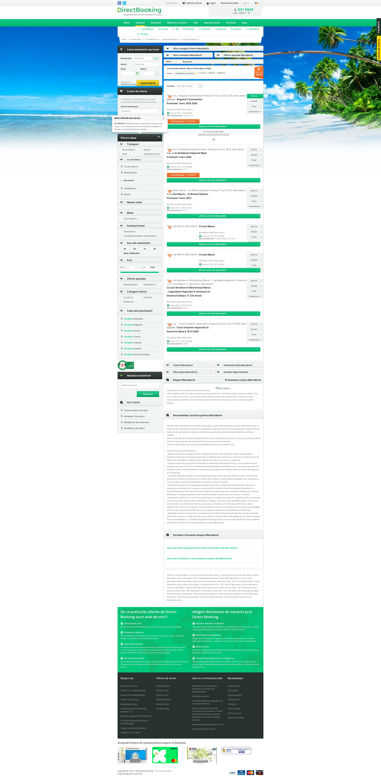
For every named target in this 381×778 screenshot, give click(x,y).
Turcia (132, 336)
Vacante (140, 22)
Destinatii (156, 22)
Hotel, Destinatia (129, 106)
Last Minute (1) (150, 284)
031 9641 (246, 9)
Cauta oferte (147, 83)
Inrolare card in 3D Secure (203, 729)
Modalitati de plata (134, 428)
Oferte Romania (163, 699)
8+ (135, 249)
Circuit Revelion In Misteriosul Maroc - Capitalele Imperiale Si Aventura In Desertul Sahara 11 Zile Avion (189, 291)
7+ (145, 249)
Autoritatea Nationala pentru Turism (208, 724)
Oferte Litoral (234, 699)
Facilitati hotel (136, 225)
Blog (244, 22)
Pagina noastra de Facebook (133, 728)
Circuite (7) (128, 297)
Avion (124, 154)
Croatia (132, 342)
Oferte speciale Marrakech (238, 55)
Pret (129, 260)
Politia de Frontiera (200, 696)
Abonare (148, 394)
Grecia (132, 330)
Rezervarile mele (229, 3)
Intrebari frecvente (134, 416)
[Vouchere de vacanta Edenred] (202, 762)
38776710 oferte (128, 84)
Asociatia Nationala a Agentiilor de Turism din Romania (207, 702)
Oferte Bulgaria (163, 686)
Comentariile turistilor (136, 410)
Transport (133, 144)
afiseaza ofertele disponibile (212, 126)
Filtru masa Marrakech (185, 372)
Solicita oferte (194, 3)
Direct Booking (139, 10)
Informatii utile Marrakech (238, 365)
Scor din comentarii (138, 243)
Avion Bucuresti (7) (151, 154)
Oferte (254, 96)
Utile (195, 22)
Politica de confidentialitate (133, 695)
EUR (245, 3)
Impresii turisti (212, 22)
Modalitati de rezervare (136, 422)
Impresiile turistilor (236, 717)
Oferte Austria (162, 708)
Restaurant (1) (129, 231)
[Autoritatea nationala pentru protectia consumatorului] (236, 753)
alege (155, 58)
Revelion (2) (128, 302)
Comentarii (254, 111)
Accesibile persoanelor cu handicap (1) (140, 236)
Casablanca (130, 188)
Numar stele (134, 202)
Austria (132, 348)
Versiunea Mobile (163, 771)
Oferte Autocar (234, 713)
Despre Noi (172, 3)
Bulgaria (133, 324)
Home (127, 22)
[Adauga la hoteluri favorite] (170, 97)
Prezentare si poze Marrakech (243, 380)
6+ (155, 249)
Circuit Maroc (207, 226)
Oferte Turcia (162, 695)
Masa (130, 212)
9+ (125, 249)
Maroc (127, 194)
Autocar (147, 150)
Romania (133, 318)
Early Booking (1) (131, 284)
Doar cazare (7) (130, 219)
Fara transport (128, 150)
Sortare (171, 86)
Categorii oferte (137, 291)
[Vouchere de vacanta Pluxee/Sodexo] (165, 762)
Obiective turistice (177, 22)
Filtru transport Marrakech (187, 55)
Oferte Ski (232, 704)
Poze (254, 106)
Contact (128, 29)
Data (123, 69)
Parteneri (231, 22)
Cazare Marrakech (183, 365)
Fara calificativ (131, 253)
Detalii (254, 101)
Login (213, 3)
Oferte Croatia (162, 704)
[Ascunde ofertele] (214, 140)
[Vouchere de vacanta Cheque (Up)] (132, 762)
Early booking (234, 686)
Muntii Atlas (130, 172)
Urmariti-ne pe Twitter (130, 732)
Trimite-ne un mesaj (129, 699)
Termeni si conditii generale (133, 690)
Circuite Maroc (134, 159)
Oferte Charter (234, 708)
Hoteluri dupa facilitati (236, 372)
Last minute (233, 690)
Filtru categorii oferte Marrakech (191, 48)
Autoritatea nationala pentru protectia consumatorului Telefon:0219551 (205, 689)
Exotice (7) (148, 297)
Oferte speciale (136, 278)
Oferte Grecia (162, 690)
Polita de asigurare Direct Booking (136, 716)
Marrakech (129, 180)
